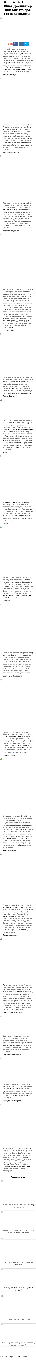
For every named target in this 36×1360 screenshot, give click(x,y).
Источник (29, 1174)
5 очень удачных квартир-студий (18, 1320)
